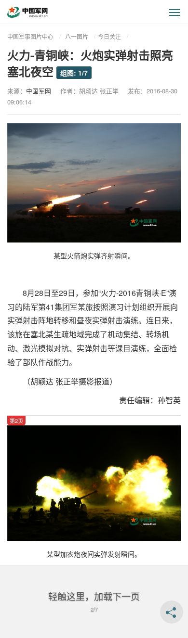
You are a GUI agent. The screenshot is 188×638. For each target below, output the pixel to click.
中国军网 (38, 90)
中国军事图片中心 (30, 36)
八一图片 (76, 36)
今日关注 (109, 36)
